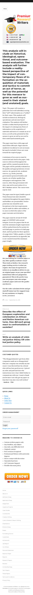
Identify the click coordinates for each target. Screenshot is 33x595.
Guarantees (6, 537)
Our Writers (6, 547)
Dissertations (6, 523)
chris (6, 300)
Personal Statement (8, 550)
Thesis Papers (6, 573)
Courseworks (6, 513)
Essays (4, 530)
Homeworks (6, 540)
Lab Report (6, 543)
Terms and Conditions (8, 577)
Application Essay (7, 500)
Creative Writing (7, 517)
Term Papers (6, 570)
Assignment (6, 503)
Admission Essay (7, 497)
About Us (7, 398)
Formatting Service (8, 533)
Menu (5, 8)
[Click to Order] (16, 251)
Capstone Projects (8, 507)
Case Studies (6, 510)
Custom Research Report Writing (12, 520)
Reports (5, 557)
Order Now (8, 400)
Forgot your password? (10, 428)
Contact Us (8, 403)
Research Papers (7, 560)
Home (6, 396)
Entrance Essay (7, 527)
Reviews (5, 563)
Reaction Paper (7, 553)
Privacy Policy (6, 580)
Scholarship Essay (7, 567)
